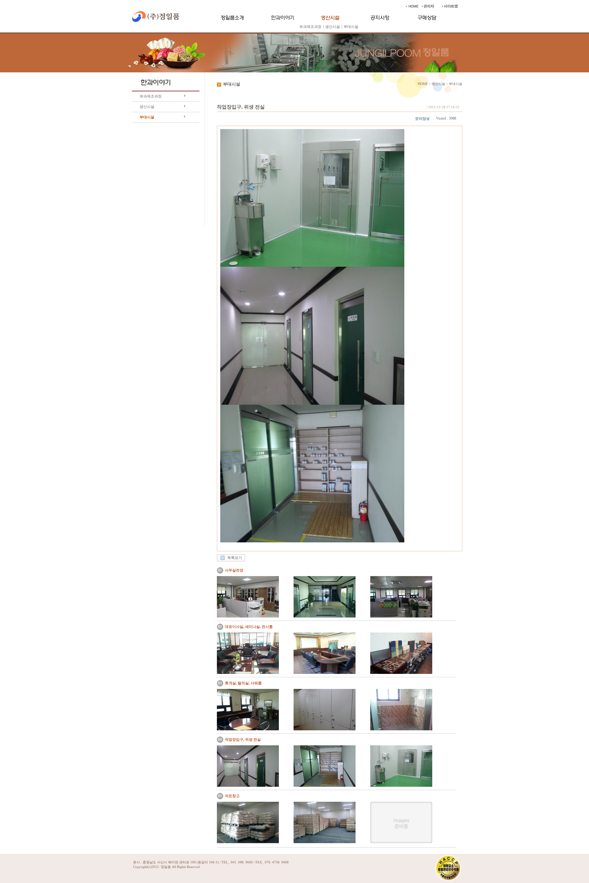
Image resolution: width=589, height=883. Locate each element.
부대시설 (351, 27)
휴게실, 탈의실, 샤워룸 (243, 683)
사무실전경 (234, 570)
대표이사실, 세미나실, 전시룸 (249, 627)
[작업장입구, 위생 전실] (248, 785)
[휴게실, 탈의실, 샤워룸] (248, 729)
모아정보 (422, 119)
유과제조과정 (310, 27)
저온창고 (232, 796)
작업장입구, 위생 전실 (243, 739)
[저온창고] (248, 842)
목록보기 (234, 558)
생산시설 (332, 27)
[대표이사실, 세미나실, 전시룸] (248, 673)
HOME (423, 84)
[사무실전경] (248, 616)
